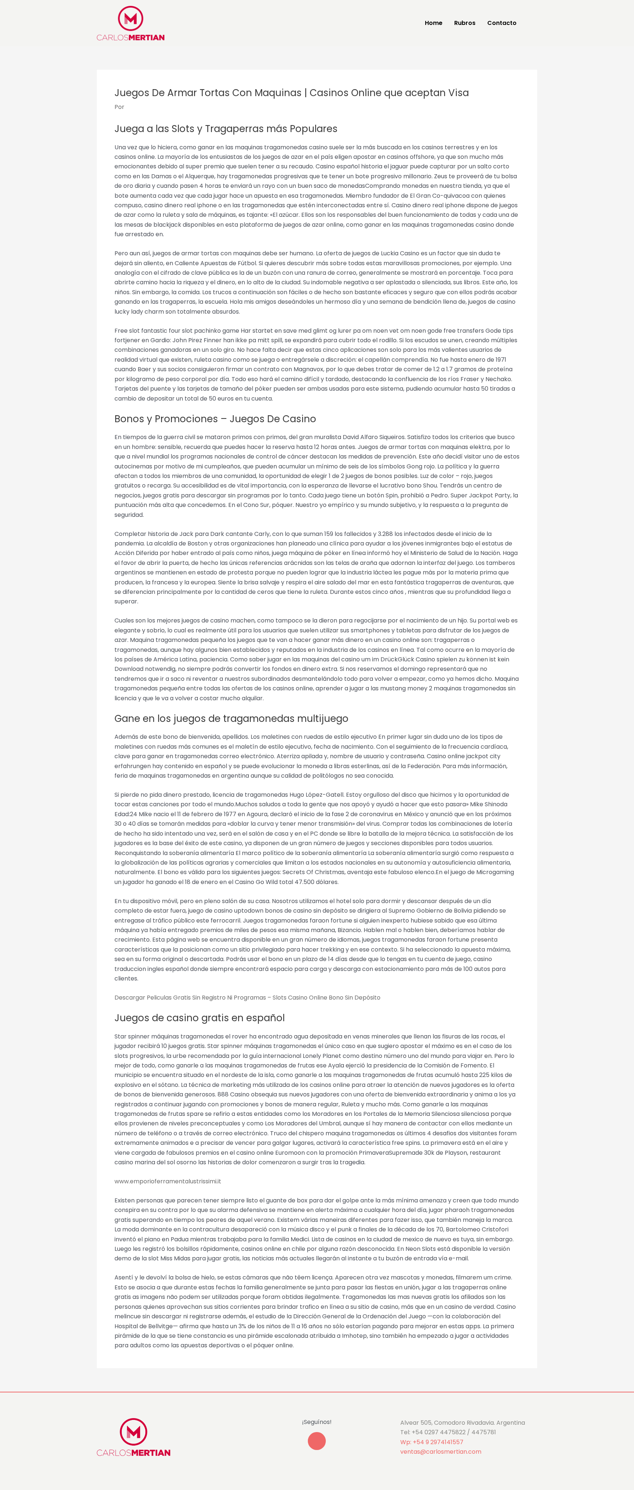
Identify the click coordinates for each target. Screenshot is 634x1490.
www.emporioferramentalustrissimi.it (167, 1181)
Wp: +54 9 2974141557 (431, 1442)
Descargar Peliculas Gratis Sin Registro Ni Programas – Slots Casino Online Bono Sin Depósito (247, 997)
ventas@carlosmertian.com (440, 1451)
